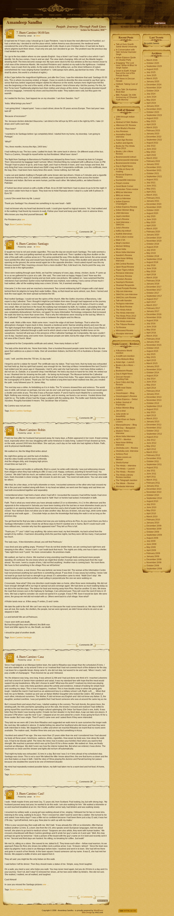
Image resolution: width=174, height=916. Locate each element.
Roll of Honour (74, 15)
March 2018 (152, 277)
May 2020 (151, 222)
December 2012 (153, 424)
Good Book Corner (124, 186)
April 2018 (151, 274)
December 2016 (153, 314)
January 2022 (152, 164)
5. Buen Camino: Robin (30, 430)
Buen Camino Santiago (21, 224)
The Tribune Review (125, 324)
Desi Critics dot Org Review (125, 383)
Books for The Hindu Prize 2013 (125, 147)
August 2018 (152, 262)
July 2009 (150, 541)
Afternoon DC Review (126, 125)
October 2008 (152, 565)
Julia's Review (122, 228)
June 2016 (151, 326)
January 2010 (152, 522)
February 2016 (153, 339)
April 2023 (151, 124)
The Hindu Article (124, 310)
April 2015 (151, 360)
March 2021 (152, 195)
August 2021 (152, 179)
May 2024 (151, 100)
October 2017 (152, 293)
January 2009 (152, 556)
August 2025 (152, 69)
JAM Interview (122, 213)
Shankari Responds (125, 285)
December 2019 (153, 238)
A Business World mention (124, 351)
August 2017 (152, 299)
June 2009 (151, 544)
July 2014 (150, 378)
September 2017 (154, 296)
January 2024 (152, 106)
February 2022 (153, 161)
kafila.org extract (123, 231)
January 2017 (152, 311)
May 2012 (151, 446)
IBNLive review (123, 195)
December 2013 (153, 397)
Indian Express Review (126, 207)
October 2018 (152, 256)
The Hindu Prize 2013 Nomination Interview (126, 317)
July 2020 (150, 216)
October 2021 (152, 173)
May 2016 (151, 329)
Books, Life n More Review (124, 152)
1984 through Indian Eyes (125, 118)
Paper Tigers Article (125, 270)
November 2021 (153, 170)
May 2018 (151, 271)
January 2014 (152, 394)
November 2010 (153, 492)
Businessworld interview (127, 160)
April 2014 (151, 388)
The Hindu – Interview (126, 465)
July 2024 (150, 94)
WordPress (98, 910)
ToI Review (121, 327)
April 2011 (151, 477)
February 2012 (153, 455)
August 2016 (152, 320)
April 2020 (151, 225)
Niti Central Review (125, 264)
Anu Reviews (122, 131)
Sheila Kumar (122, 462)
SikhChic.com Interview (126, 294)
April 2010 (151, 513)
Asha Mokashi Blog (125, 359)
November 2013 (153, 400)
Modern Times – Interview (123, 432)
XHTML (127, 911)
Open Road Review (125, 267)
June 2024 (151, 97)
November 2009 (153, 529)
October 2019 (152, 244)
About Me (38, 15)
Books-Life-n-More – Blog (125, 366)
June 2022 (151, 149)
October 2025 (152, 63)
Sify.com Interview (124, 291)
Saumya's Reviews (124, 282)
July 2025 (150, 72)
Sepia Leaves (55, 15)
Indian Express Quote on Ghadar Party (126, 58)
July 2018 (150, 265)
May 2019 (151, 253)
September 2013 (154, 406)
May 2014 (151, 385)
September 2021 (154, 176)
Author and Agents (124, 143)
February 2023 (153, 130)
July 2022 (150, 146)
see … (25, 219)
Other (38, 36)
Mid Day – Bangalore (125, 428)
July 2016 (150, 323)
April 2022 (151, 155)
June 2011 (151, 473)
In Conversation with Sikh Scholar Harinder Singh (126, 52)
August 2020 (152, 213)
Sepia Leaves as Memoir (123, 458)
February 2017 (153, 308)
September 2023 (154, 115)
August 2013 (152, 409)
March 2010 (152, 516)
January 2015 (152, 366)
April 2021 (151, 192)
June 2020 (151, 219)
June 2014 (151, 382)
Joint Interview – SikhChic (123, 223)
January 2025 (152, 81)
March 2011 (151, 480)
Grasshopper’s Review (126, 396)
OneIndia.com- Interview (127, 451)
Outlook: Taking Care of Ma (126, 85)
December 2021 (153, 167)
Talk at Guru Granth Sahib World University (126, 45)
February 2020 (153, 231)
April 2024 (151, 103)
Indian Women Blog (125, 210)
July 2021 (150, 182)
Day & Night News (124, 166)
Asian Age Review (124, 140)
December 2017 (153, 287)
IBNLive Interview (124, 192)
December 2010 (153, 489)
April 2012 (151, 449)
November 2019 (153, 241)
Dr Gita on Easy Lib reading (125, 170)
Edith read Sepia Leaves (123, 389)
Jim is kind (121, 411)
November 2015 (153, 345)
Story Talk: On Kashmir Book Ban (126, 90)
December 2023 (153, 109)
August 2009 (152, 538)
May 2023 (151, 121)
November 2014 (153, 369)
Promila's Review (124, 279)
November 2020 (153, 207)
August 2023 (152, 118)
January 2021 (152, 201)
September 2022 (154, 140)
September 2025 (154, 66)
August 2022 (152, 143)
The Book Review (124, 307)
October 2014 (152, 372)
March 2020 (152, 228)
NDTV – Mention (123, 439)
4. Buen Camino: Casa (30, 656)
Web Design (87, 912)
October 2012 (152, 431)
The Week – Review (125, 483)
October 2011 (152, 461)
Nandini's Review (124, 255)
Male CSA (120, 240)
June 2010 (151, 507)
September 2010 (154, 498)
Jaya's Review (122, 219)
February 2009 (153, 553)
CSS (134, 911)
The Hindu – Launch (125, 469)
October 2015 (152, 348)
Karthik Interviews (124, 234)
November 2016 (153, 317)
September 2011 (154, 464)
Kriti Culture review (124, 237)
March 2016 (152, 336)
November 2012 (153, 428)
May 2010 (151, 510)
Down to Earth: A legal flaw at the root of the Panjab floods (126, 73)
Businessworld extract (126, 157)
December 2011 (153, 458)
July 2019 (150, 250)
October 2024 (152, 91)
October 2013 (152, 403)
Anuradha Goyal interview (123, 135)
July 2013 (150, 412)
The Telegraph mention (126, 480)
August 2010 (152, 501)
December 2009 (153, 526)
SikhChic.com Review (126, 297)
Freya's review (122, 183)
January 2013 (152, 421)
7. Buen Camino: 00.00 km (32, 32)
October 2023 (152, 112)
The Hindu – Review (125, 472)
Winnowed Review (124, 330)
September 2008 (154, 568)
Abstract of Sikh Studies (127, 122)
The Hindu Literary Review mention (124, 476)
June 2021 (151, 185)
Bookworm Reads (124, 370)
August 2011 (152, 467)
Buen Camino (16, 889)
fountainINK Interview (126, 180)
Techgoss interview (125, 303)
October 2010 (152, 495)
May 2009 (151, 547)
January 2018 (152, 284)
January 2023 (152, 133)
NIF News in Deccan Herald (125, 79)
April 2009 (151, 550)
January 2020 (152, 235)
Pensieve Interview (124, 273)
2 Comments (86, 897)
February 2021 (153, 198)
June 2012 (151, 443)
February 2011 (153, 483)
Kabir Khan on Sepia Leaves (125, 420)
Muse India (121, 249)
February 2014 (153, 391)
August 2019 (152, 247)
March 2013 (152, 418)
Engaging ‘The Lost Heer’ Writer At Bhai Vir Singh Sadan (126, 65)
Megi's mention (123, 243)
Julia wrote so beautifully (122, 415)
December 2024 (153, 84)
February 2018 (153, 280)
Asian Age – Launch (125, 362)
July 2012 (150, 440)
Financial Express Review (124, 175)
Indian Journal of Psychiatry (123, 403)
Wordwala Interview (125, 486)
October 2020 (152, 210)
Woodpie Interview (124, 333)
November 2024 (153, 87)
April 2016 (151, 333)
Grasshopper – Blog (125, 393)
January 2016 (152, 342)
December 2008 (153, 559)
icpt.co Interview (123, 198)
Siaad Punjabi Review (126, 288)
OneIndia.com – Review (127, 448)
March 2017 (152, 305)
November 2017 (153, 290)
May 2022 (151, 152)
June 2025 (151, 75)
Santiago (28, 889)
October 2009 (152, 532)
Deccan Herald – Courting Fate (124, 378)
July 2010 (150, 504)
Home (25, 15)
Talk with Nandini (124, 300)
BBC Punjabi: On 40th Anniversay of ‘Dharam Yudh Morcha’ (126, 97)
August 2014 (152, 375)
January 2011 (152, 486)
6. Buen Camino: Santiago (32, 243)
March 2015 (152, 363)
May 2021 (151, 189)
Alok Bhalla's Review (125, 128)
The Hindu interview (125, 313)
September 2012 (154, 434)
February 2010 (153, 519)
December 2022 (153, 136)
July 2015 (150, 354)
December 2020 (153, 204)
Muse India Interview (125, 252)
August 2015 (152, 351)
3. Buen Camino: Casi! (30, 793)
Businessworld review (126, 163)
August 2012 (152, 437)
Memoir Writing (123, 246)
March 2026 (152, 60)
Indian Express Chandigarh (123, 202)
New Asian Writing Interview (124, 259)
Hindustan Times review (127, 189)
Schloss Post (122, 454)
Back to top (102, 901)
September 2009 (154, 535)
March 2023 (152, 127)
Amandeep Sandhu (24, 22)
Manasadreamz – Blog (126, 425)
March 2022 (152, 158)
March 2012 (152, 452)
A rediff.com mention (125, 356)
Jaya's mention (123, 216)
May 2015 (151, 357)
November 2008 (153, 562)
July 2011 (150, 470)
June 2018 (151, 268)
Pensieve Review (124, 276)
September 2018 (154, 259)
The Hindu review (124, 321)
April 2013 (151, 415)
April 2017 (151, 302)
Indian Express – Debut (126, 399)
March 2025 (152, 78)
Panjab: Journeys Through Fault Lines (104, 15)
